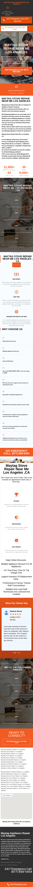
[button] (13, 652)
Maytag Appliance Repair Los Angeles (16, 3)
